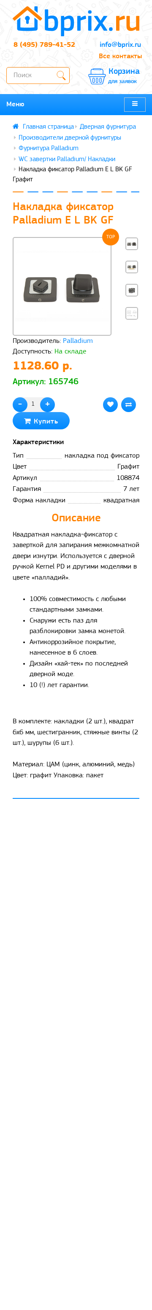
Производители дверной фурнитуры (70, 138)
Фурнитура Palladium (49, 148)
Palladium (78, 341)
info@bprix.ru (120, 45)
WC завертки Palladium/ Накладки (67, 159)
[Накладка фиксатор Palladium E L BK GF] (62, 286)
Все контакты (120, 56)
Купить (44, 421)
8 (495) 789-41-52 (44, 45)
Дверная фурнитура (108, 127)
